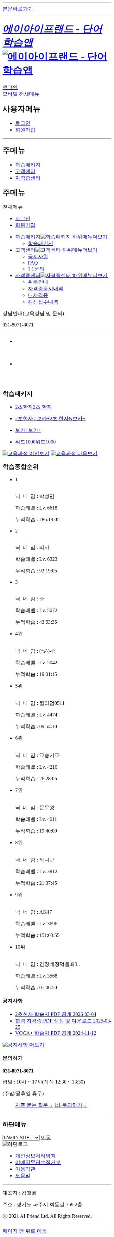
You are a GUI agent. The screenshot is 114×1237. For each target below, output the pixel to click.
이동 (46, 1137)
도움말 (22, 1175)
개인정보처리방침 (35, 1155)
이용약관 (25, 1169)
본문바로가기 (18, 8)
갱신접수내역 (43, 301)
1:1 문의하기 (70, 1105)
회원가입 (25, 129)
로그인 (10, 87)
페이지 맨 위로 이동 (25, 1231)
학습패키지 (28, 164)
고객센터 (25, 171)
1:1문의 (36, 268)
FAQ (33, 262)
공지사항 (38, 256)
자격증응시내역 (45, 288)
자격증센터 (28, 178)
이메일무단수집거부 (38, 1162)
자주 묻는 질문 (34, 1105)
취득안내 (38, 282)
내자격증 (38, 295)
